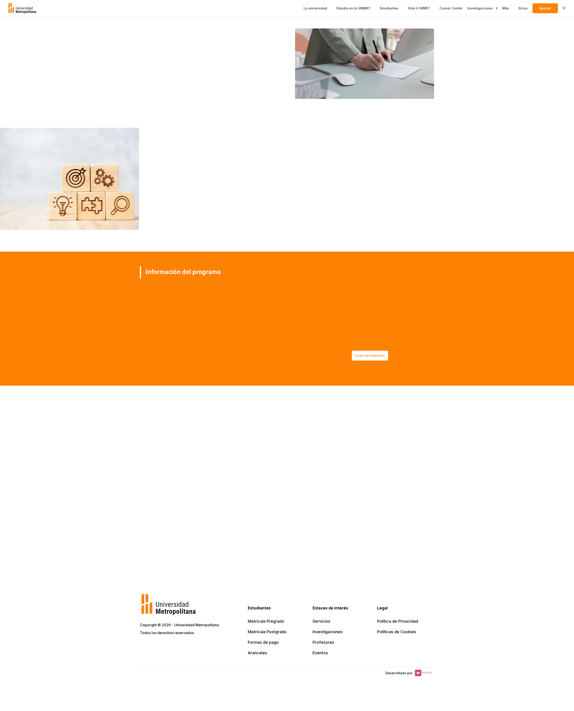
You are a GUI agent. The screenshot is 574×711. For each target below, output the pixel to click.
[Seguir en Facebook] (154, 645)
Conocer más (153, 77)
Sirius (523, 8)
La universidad (315, 8)
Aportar (545, 8)
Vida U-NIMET (419, 8)
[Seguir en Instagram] (183, 645)
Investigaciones (480, 8)
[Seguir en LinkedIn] (164, 645)
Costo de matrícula (370, 355)
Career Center (451, 8)
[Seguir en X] (144, 645)
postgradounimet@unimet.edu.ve (379, 286)
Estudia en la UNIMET (353, 8)
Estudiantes (389, 8)
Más (505, 8)
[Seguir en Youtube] (174, 645)
